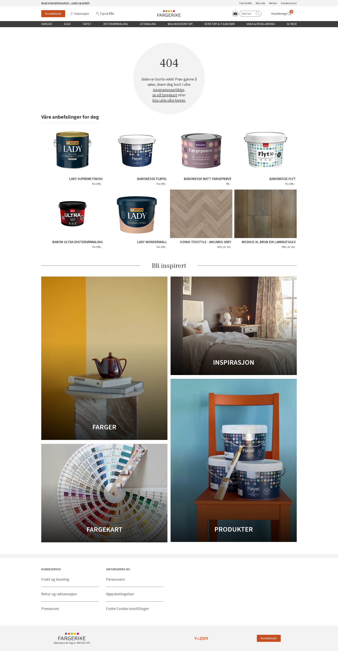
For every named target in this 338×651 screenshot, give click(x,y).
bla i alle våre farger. (169, 100)
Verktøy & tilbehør (219, 24)
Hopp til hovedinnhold (15, 2)
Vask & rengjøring (260, 24)
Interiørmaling (115, 24)
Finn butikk (245, 3)
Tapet (87, 24)
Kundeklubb (53, 14)
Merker (273, 3)
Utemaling (148, 24)
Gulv (67, 24)
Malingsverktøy (180, 24)
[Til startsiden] (169, 13)
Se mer (292, 24)
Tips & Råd (107, 14)
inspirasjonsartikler (168, 90)
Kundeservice (289, 3)
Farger (46, 24)
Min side (260, 3)
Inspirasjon (81, 14)
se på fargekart (164, 95)
